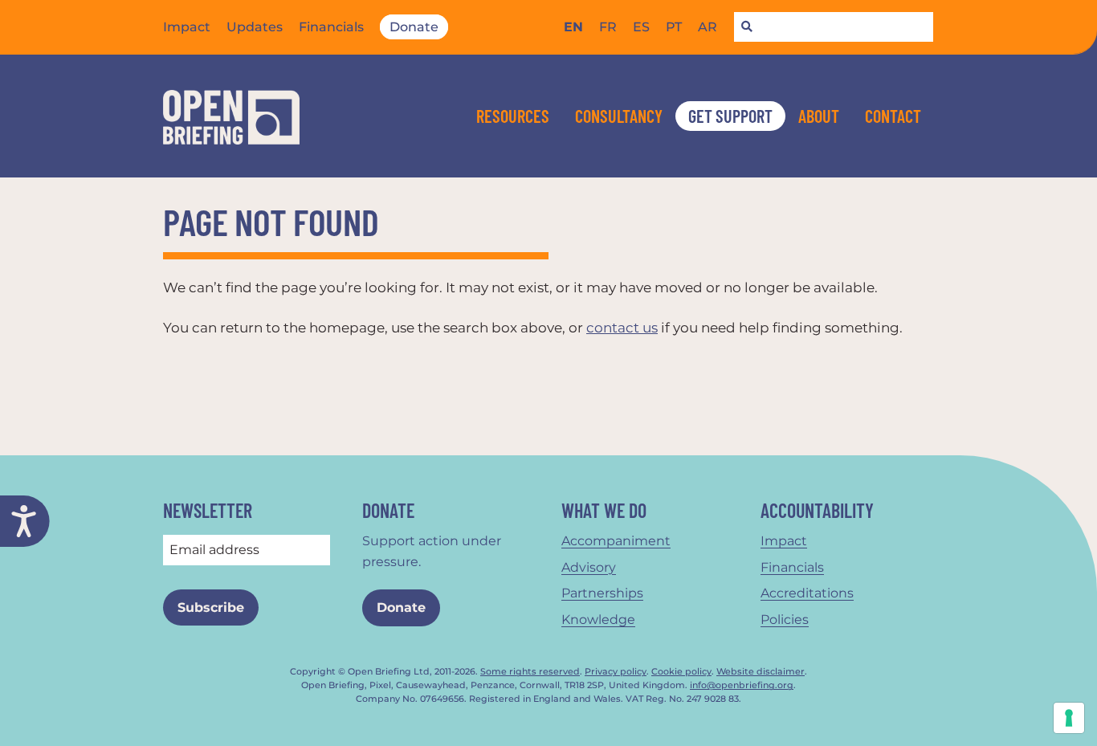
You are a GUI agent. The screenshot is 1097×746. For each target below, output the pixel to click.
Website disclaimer (760, 672)
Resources (512, 115)
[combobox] (833, 27)
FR (608, 27)
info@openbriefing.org (741, 685)
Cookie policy (681, 672)
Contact (893, 115)
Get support (730, 115)
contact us (622, 328)
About (818, 115)
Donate (413, 27)
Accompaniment (616, 540)
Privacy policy (615, 672)
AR (707, 27)
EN (573, 27)
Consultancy (619, 115)
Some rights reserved (530, 672)
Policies (785, 619)
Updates (254, 27)
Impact (186, 27)
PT (674, 27)
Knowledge (598, 619)
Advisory (588, 567)
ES (641, 27)
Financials (331, 27)
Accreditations (807, 593)
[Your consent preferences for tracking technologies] (1069, 718)
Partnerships (602, 593)
